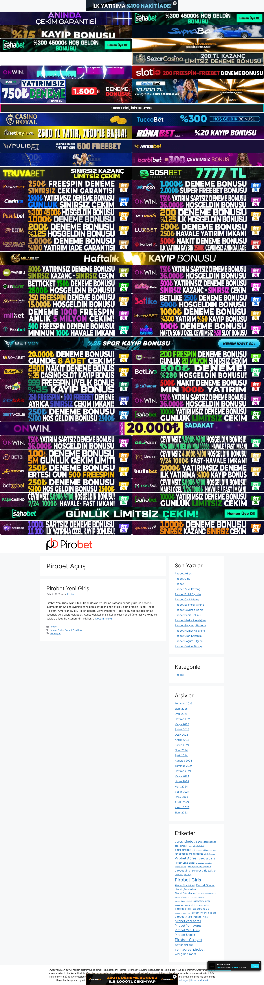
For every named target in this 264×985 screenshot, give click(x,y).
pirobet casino (180, 867)
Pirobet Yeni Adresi (188, 925)
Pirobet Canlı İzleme (187, 599)
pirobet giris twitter (204, 870)
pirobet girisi (183, 870)
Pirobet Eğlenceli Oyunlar (190, 604)
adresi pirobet (185, 841)
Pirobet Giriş (182, 578)
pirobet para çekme (182, 905)
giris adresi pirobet (196, 846)
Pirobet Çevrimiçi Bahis (189, 609)
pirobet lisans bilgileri (183, 901)
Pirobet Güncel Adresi (186, 893)
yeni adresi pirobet (190, 949)
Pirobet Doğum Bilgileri (189, 641)
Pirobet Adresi (183, 573)
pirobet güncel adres (185, 889)
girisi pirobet (183, 849)
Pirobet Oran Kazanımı (188, 635)
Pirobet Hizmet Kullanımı (190, 630)
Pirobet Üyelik (185, 935)
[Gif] (132, 258)
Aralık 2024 (182, 739)
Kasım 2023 (182, 807)
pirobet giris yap (183, 874)
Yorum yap (55, 633)
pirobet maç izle (201, 901)
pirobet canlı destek (204, 863)
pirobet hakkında (197, 897)
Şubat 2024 (182, 791)
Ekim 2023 (181, 812)
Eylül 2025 (181, 713)
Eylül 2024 (181, 755)
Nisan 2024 (182, 781)
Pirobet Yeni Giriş (67, 588)
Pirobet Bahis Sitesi (184, 862)
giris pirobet (197, 850)
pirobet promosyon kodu (200, 905)
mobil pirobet (196, 853)
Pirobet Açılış (56, 630)
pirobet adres (209, 854)
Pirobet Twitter (200, 917)
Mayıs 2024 (182, 776)
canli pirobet (181, 845)
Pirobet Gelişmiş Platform (190, 625)
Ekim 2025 (181, 708)
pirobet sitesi (183, 908)
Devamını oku (103, 618)
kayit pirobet (181, 853)
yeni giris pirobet (185, 954)
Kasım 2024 (182, 745)
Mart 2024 (181, 786)
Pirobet (53, 626)
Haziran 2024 (183, 771)
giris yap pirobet (209, 850)
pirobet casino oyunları (199, 866)
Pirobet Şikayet (188, 939)
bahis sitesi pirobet (206, 842)
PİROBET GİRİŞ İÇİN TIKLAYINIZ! (132, 108)
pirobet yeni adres (188, 921)
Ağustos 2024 (183, 760)
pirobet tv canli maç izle (204, 912)
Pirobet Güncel (205, 885)
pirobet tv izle (183, 916)
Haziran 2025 (183, 719)
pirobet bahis (207, 858)
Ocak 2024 (181, 797)
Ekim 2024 (181, 750)
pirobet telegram (201, 909)
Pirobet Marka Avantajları (190, 620)
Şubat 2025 (182, 729)
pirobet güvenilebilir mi (207, 893)
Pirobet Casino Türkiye (188, 646)
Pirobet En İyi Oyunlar (188, 594)
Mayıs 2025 (182, 724)
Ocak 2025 (181, 734)
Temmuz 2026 (184, 703)
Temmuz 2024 (184, 765)
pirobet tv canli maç (182, 913)
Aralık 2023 (182, 802)
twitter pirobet (184, 944)
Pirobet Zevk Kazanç (187, 589)
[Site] (66, 187)
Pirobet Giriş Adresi (184, 885)
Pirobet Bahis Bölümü (188, 615)
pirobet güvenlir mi (182, 897)
